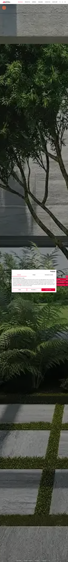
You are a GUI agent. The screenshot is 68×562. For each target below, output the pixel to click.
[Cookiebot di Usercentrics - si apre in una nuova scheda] (51, 271)
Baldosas (20, 2)
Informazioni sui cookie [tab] (49, 274)
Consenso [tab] (19, 274)
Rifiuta (20, 289)
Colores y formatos (28, 560)
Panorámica (19, 560)
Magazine (40, 2)
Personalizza (33, 289)
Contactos (47, 2)
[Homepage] (6, 2)
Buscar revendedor (60, 282)
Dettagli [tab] (34, 274)
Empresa (34, 2)
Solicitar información (60, 285)
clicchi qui (19, 284)
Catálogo (58, 279)
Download (44, 560)
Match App (54, 2)
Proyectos (27, 2)
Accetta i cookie (48, 289)
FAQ (49, 560)
